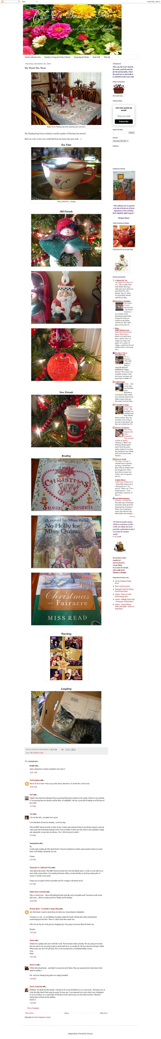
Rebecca (33, 964)
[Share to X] (70, 750)
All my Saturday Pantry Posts (123, 582)
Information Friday (128, 408)
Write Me (107, 57)
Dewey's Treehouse (122, 427)
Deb (31, 794)
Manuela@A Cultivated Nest (40, 867)
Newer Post (29, 1013)
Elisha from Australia (38, 891)
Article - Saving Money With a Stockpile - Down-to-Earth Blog (125, 606)
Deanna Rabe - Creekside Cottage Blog (44, 908)
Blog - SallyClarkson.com (122, 329)
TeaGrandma (35, 780)
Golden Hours (120, 480)
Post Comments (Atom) (42, 1017)
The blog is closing (122, 461)
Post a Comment (33, 1008)
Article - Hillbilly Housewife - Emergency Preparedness (125, 600)
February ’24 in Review (123, 500)
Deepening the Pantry (81, 57)
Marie (32, 940)
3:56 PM (33, 978)
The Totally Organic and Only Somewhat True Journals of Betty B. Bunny (124, 434)
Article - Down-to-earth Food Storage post (123, 595)
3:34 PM (33, 835)
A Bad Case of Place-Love (124, 482)
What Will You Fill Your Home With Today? (123, 333)
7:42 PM (33, 1003)
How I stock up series (122, 586)
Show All (132, 516)
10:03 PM (33, 901)
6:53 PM (33, 859)
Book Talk (96, 57)
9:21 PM (33, 884)
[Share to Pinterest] (74, 750)
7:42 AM (33, 957)
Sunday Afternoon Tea (33, 57)
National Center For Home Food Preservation (124, 590)
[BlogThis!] (68, 750)
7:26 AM (33, 932)
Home (67, 1013)
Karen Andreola (36, 986)
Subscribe (123, 121)
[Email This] (66, 750)
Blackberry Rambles (122, 301)
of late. (126, 384)
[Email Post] (62, 749)
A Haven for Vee (121, 280)
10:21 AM (33, 772)
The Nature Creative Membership (128, 305)
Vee (31, 814)
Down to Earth (120, 459)
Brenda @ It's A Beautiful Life (121, 354)
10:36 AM (33, 787)
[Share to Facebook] (72, 750)
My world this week (37, 753)
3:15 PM (33, 806)
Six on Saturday (127, 357)
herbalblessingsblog (122, 498)
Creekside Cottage (122, 404)
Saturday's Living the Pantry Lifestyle (57, 57)
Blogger (90, 1033)
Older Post (103, 1013)
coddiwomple (120, 382)
